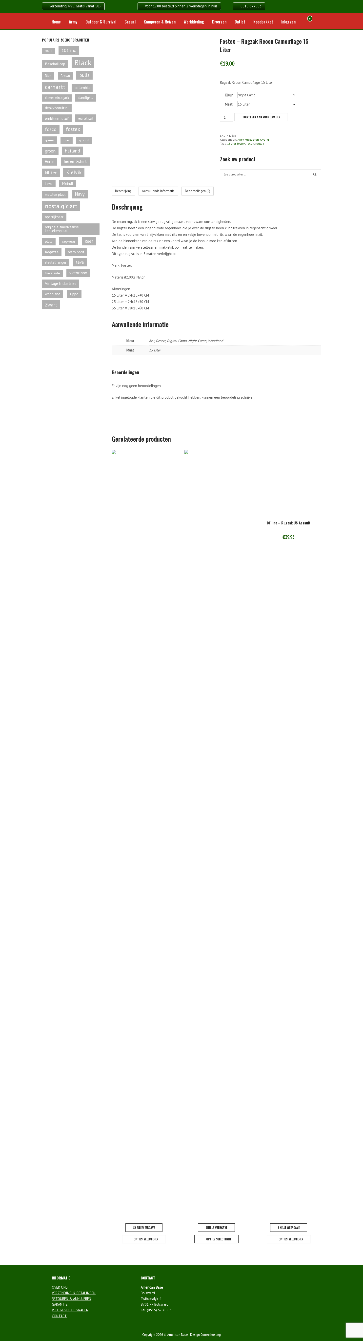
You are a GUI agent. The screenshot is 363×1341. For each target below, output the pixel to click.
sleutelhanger (55, 262)
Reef (89, 241)
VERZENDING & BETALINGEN (74, 1293)
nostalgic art (61, 206)
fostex (241, 143)
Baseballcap (55, 63)
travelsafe (52, 273)
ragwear (68, 241)
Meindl (67, 183)
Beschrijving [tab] (123, 191)
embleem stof (57, 118)
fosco (51, 129)
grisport (84, 140)
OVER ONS (60, 1287)
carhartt (55, 86)
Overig (264, 139)
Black (83, 62)
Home (56, 22)
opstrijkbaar (54, 217)
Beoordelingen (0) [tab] (197, 191)
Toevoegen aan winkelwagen (261, 117)
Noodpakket (263, 22)
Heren (49, 161)
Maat (229, 104)
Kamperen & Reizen (160, 22)
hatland (72, 151)
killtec (51, 172)
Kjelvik (73, 172)
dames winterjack (57, 98)
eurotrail (85, 118)
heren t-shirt (75, 161)
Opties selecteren (146, 1239)
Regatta (52, 251)
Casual (130, 22)
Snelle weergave (144, 1227)
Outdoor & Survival (100, 22)
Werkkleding (194, 22)
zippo (74, 293)
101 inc (68, 50)
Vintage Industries (60, 283)
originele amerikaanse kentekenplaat (62, 229)
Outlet (240, 22)
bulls (84, 75)
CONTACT (59, 1316)
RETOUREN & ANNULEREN (71, 1298)
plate (49, 241)
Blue (48, 75)
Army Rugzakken (248, 139)
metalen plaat (55, 194)
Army (73, 22)
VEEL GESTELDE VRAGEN (70, 1310)
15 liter (231, 143)
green (49, 140)
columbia (82, 87)
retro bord (76, 252)
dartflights (85, 97)
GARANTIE (59, 1304)
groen (50, 151)
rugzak (259, 143)
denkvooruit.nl (57, 107)
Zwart (51, 305)
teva (80, 262)
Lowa (49, 183)
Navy (80, 194)
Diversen (219, 22)
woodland (52, 294)
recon (250, 143)
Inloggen (288, 22)
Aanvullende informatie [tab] (158, 191)
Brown (65, 76)
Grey (66, 140)
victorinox (78, 273)
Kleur (229, 95)
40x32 (48, 51)
